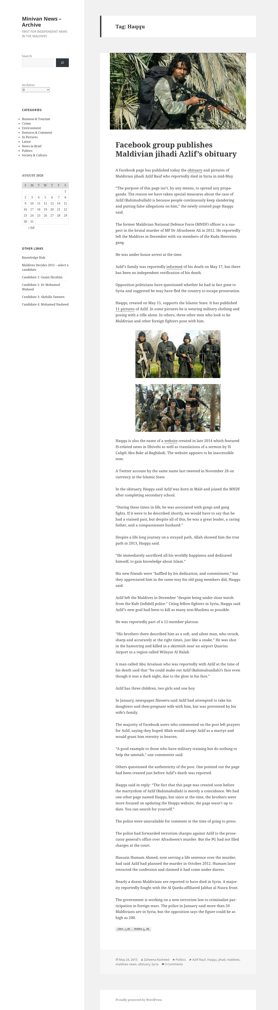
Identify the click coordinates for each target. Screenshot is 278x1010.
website (171, 440)
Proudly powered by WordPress (139, 1000)
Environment (31, 128)
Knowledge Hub (33, 257)
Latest (26, 142)
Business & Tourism (36, 119)
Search (27, 56)
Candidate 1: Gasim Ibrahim (42, 277)
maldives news (126, 964)
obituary (194, 170)
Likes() (124, 928)
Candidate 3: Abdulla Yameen (43, 297)
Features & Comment (37, 132)
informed (174, 266)
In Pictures (30, 137)
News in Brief (31, 146)
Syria (154, 964)
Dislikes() (141, 928)
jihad (221, 960)
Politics (27, 151)
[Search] (62, 62)
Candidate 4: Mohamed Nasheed (45, 304)
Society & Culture (34, 155)
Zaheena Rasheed (156, 960)
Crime (26, 123)
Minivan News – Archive (41, 21)
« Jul (31, 227)
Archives (28, 85)
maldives (233, 960)
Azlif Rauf (199, 960)
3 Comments (174, 964)
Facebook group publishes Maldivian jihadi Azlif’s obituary (176, 149)
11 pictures (125, 308)
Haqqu (212, 960)
